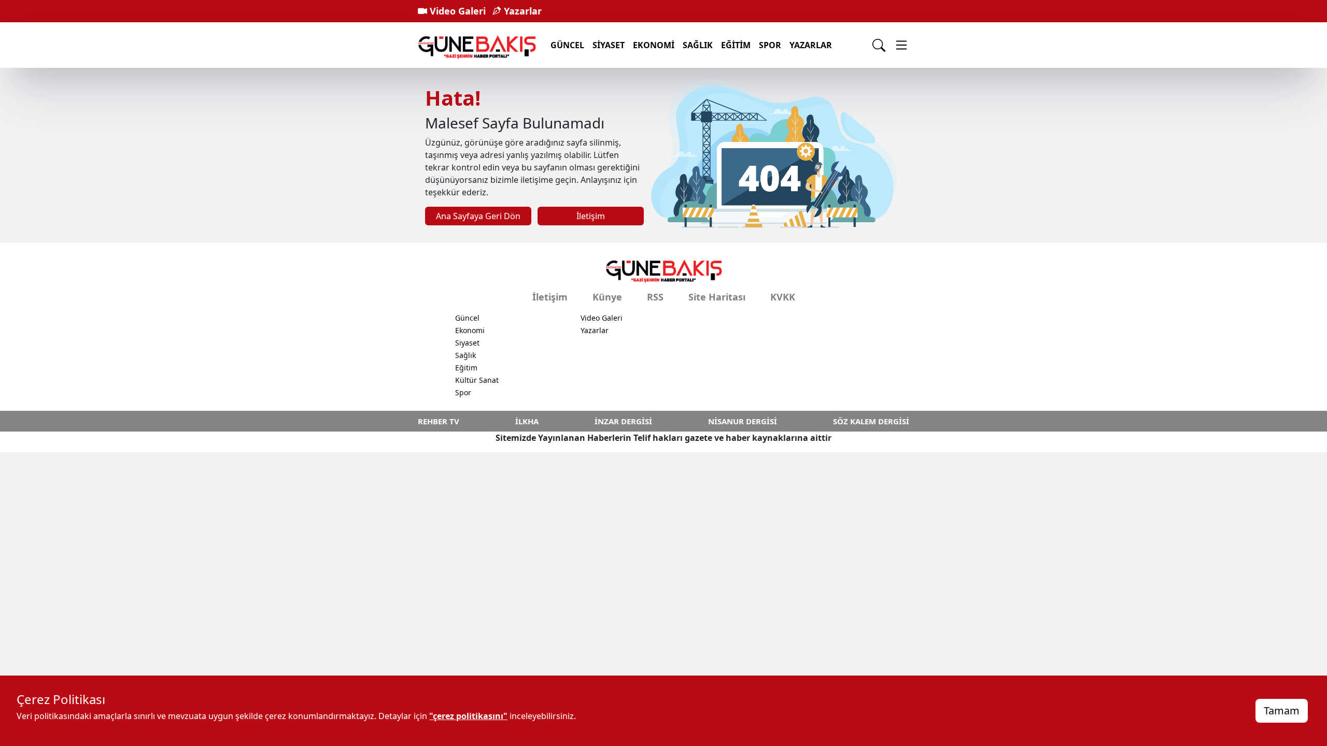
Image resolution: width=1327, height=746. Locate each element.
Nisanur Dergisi (742, 421)
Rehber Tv (438, 421)
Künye (607, 297)
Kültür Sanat (477, 380)
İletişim (590, 216)
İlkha (527, 421)
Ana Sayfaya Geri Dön (478, 216)
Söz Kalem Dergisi (871, 421)
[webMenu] (901, 45)
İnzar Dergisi (623, 421)
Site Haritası (716, 297)
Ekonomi (653, 45)
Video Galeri (456, 11)
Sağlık (698, 45)
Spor (770, 45)
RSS (655, 297)
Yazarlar (521, 11)
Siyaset (608, 45)
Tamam (1282, 711)
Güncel (567, 45)
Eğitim (736, 45)
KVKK (782, 297)
